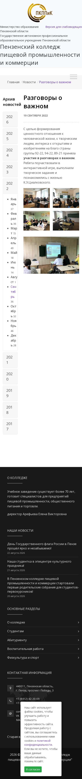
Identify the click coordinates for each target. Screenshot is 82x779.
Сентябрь (13, 292)
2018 (9, 410)
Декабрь (13, 340)
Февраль (14, 218)
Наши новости (20, 530)
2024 (9, 152)
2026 (9, 119)
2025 (9, 136)
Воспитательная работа (25, 649)
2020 (9, 376)
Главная (13, 82)
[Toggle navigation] (73, 76)
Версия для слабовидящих (63, 27)
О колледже (16, 622)
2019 (9, 393)
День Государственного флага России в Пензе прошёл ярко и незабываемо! (41, 546)
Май (14, 253)
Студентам (15, 631)
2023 (9, 169)
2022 (9, 186)
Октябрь (13, 311)
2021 (9, 359)
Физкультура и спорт (23, 657)
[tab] (10, 119)
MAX (19, 720)
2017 (9, 426)
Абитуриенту (17, 640)
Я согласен (33, 769)
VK (17, 716)
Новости (29, 82)
